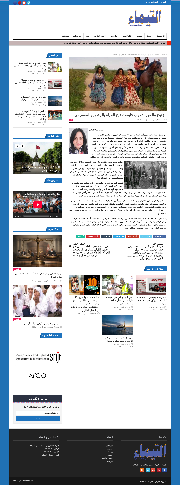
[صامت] (56, 216)
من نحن (109, 445)
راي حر (114, 36)
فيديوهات (77, 36)
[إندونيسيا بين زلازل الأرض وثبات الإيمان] (37, 301)
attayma (94, 313)
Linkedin (118, 236)
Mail (79, 236)
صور (88, 36)
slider (157, 54)
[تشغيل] (15, 216)
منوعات (65, 36)
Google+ (131, 236)
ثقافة (149, 36)
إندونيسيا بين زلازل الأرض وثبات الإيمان (43, 323)
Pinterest (92, 236)
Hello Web (29, 481)
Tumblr (105, 236)
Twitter (145, 236)
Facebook (158, 236)
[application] (37, 204)
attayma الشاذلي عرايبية (156, 120)
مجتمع (139, 36)
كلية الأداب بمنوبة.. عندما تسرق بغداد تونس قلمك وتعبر (41, 169)
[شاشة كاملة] (60, 216)
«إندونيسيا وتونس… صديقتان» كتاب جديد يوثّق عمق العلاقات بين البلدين (151, 300)
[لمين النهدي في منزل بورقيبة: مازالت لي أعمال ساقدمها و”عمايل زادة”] (117, 285)
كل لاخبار (127, 36)
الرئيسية (161, 36)
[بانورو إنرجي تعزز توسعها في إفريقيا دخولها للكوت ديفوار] (117, 325)
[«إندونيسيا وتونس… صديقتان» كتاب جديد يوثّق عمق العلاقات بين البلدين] (151, 285)
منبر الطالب (99, 36)
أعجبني (16, 269)
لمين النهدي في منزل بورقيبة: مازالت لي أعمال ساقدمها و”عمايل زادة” (118, 300)
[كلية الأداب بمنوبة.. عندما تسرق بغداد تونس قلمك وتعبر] (37, 158)
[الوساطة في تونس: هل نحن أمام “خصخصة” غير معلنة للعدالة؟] (37, 251)
